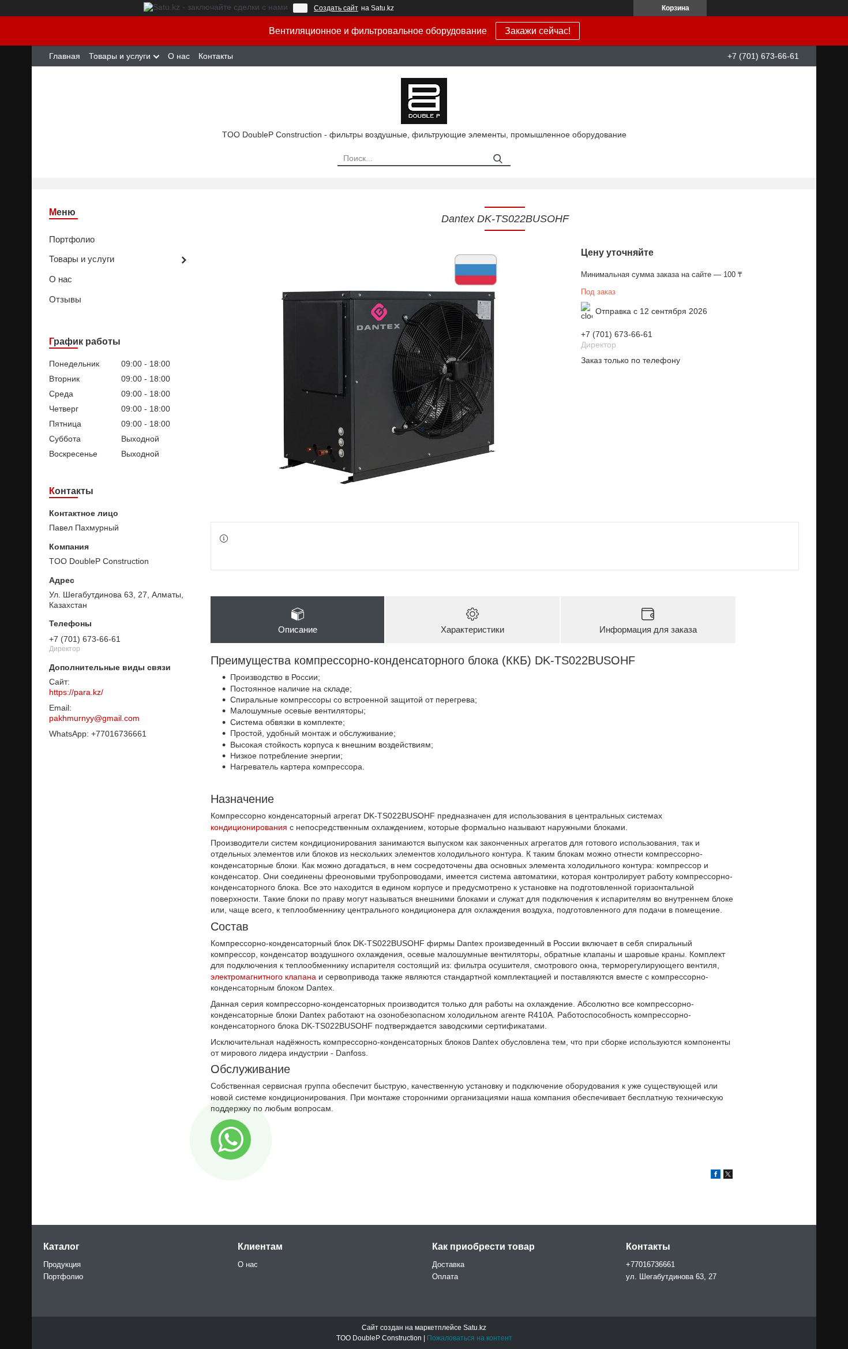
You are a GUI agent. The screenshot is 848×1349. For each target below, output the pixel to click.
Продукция (62, 1264)
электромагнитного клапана (263, 976)
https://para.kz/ (76, 692)
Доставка (448, 1264)
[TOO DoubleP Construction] (424, 100)
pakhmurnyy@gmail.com (94, 718)
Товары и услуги (120, 56)
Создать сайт (336, 8)
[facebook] (716, 1175)
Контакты (215, 56)
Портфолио (72, 239)
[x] (728, 1175)
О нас (179, 56)
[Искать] (498, 159)
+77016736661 (650, 1264)
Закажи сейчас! (538, 31)
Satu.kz (474, 1328)
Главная (64, 56)
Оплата (445, 1276)
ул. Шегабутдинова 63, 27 (671, 1276)
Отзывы (65, 299)
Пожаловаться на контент (469, 1338)
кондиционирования (249, 827)
